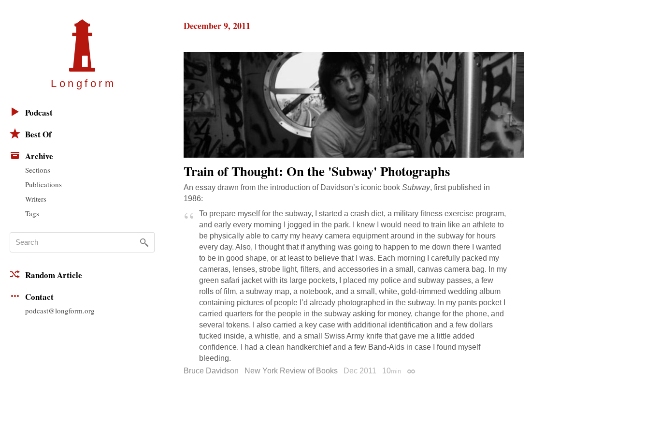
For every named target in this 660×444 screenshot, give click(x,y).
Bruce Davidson (211, 371)
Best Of (38, 134)
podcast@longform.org (60, 310)
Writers (35, 199)
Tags (32, 213)
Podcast (39, 112)
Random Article (53, 275)
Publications (43, 184)
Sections (37, 170)
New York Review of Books (291, 371)
